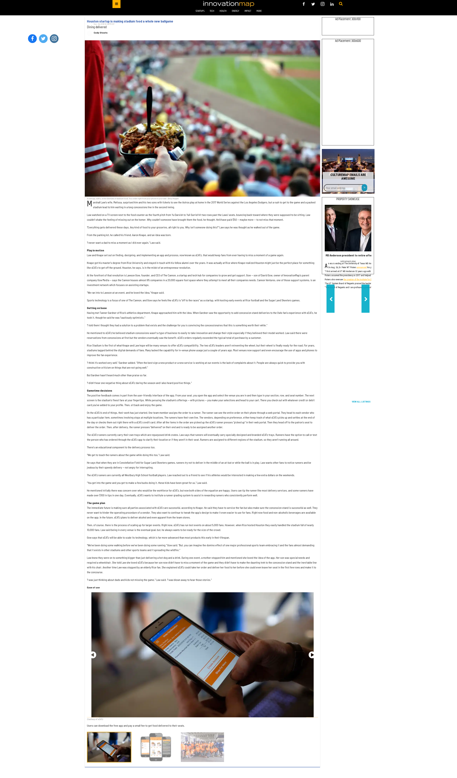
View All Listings (361, 402)
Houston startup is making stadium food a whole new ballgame (130, 21)
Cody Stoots (100, 32)
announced (362, 268)
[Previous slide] (93, 654)
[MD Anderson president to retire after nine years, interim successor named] (348, 228)
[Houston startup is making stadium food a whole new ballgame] (202, 118)
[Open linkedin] (332, 4)
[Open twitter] (313, 4)
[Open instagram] (322, 4)
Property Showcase (348, 199)
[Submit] (341, 4)
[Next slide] (312, 654)
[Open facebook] (304, 4)
